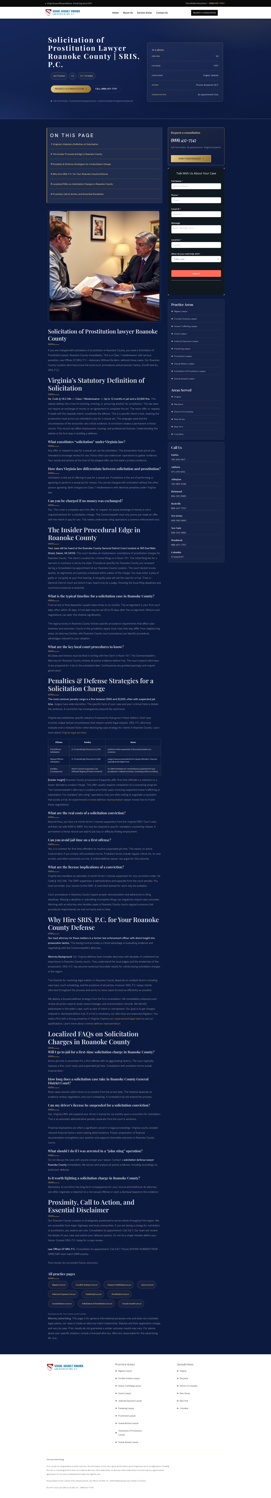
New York (176, 527)
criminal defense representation (105, 799)
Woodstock (177, 540)
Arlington (176, 479)
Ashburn (175, 466)
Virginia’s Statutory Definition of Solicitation (75, 144)
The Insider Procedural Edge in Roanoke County (77, 154)
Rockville (176, 503)
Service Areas (144, 12)
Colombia (176, 552)
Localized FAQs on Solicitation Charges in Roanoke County (83, 184)
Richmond (176, 491)
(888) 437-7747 (216, 3)
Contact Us (162, 12)
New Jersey (177, 515)
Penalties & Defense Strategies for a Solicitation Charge (82, 164)
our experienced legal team (125, 1018)
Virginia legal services (74, 732)
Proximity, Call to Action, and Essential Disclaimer (78, 194)
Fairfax (174, 454)
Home (115, 12)
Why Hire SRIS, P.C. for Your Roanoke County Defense (80, 174)
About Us (128, 12)
